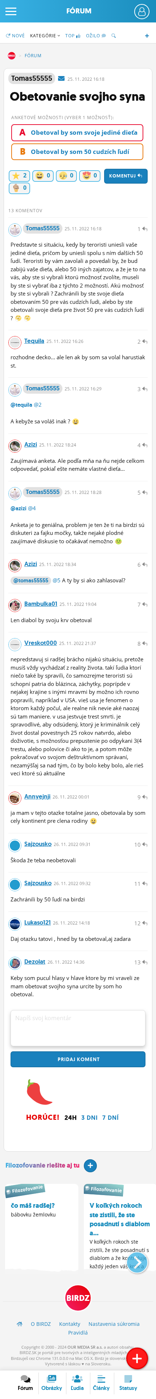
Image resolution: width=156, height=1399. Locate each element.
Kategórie (44, 36)
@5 (57, 580)
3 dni (89, 1118)
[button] (131, 1260)
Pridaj (78, 1059)
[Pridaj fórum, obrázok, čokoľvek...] (137, 1358)
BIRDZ (11, 55)
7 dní (110, 1118)
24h (71, 1118)
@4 (32, 508)
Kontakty (69, 1323)
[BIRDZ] (19, 1323)
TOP (70, 36)
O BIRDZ (41, 1323)
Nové (18, 36)
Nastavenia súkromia (114, 1323)
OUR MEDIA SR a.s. (85, 1347)
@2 (38, 404)
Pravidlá (78, 1332)
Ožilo (94, 36)
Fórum (78, 11)
